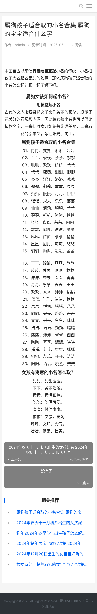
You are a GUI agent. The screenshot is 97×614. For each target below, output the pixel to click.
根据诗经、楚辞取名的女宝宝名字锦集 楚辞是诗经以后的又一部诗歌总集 (52, 564)
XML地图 (48, 606)
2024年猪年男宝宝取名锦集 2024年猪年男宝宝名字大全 (52, 543)
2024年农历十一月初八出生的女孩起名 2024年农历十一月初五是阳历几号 (52, 522)
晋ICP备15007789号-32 (76, 601)
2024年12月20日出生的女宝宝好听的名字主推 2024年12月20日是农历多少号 (52, 553)
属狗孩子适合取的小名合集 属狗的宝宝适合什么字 (52, 512)
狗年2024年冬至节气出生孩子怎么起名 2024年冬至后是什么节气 (52, 533)
